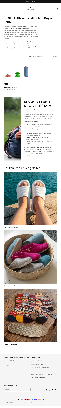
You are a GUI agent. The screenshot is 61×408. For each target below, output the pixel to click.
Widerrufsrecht (18, 402)
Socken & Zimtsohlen (10, 344)
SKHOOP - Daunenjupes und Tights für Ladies (41, 374)
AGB (34, 402)
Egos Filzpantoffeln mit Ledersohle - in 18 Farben (42, 361)
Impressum (53, 402)
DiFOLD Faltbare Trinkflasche (10, 87)
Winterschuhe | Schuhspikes (37, 371)
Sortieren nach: (32, 56)
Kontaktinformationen (45, 402)
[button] (3, 8)
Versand (37, 402)
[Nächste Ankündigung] (58, 1)
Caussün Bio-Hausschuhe (37, 364)
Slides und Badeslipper (11, 227)
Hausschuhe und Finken (11, 286)
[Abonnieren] (28, 389)
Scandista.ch (11, 402)
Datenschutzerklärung (27, 402)
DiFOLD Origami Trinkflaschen (38, 377)
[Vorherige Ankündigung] (3, 1)
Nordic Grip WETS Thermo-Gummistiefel (40, 367)
